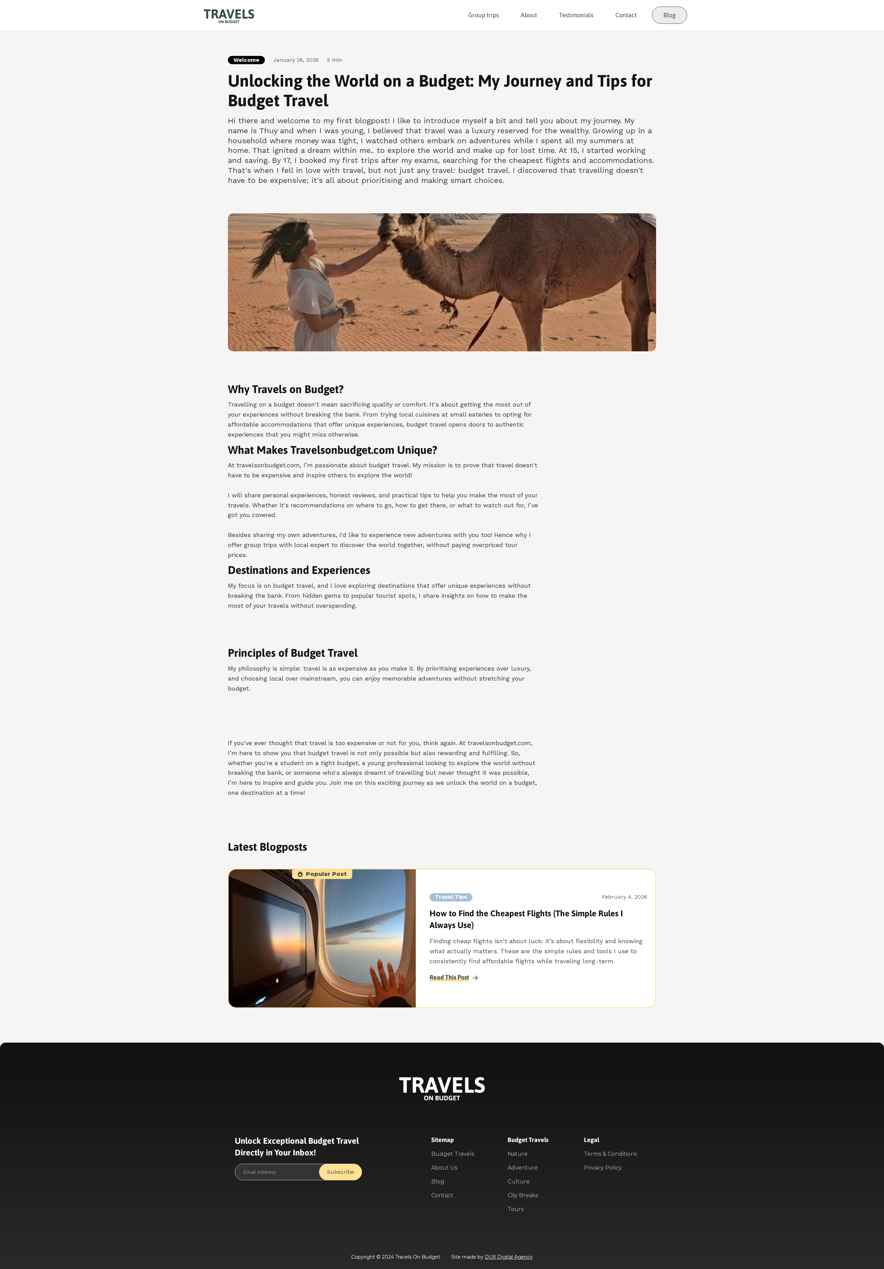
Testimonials (576, 15)
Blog (669, 15)
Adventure (523, 1167)
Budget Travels (452, 1154)
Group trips (483, 15)
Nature (518, 1154)
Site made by (492, 1257)
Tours (515, 1209)
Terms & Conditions (610, 1154)
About (529, 15)
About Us (444, 1167)
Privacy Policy (603, 1167)
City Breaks (523, 1195)
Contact (626, 15)
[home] (229, 15)
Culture (519, 1181)
